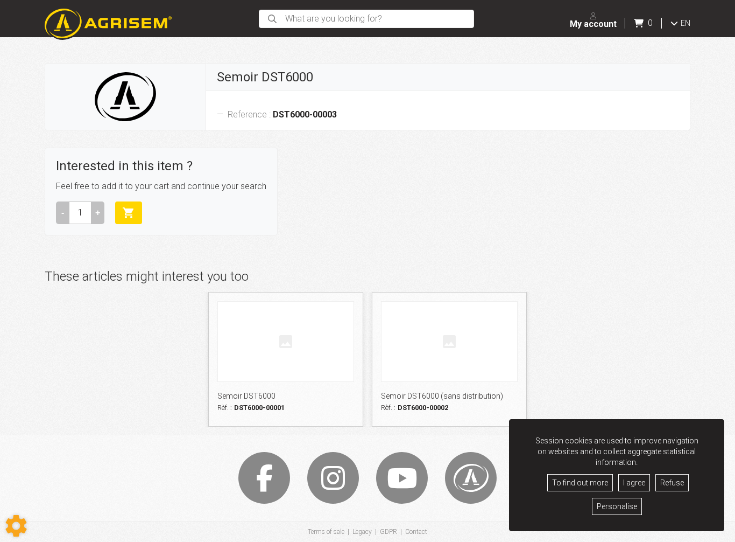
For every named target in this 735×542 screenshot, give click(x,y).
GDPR (388, 532)
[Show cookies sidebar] (16, 526)
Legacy (362, 532)
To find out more (580, 482)
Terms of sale (326, 532)
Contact (416, 532)
